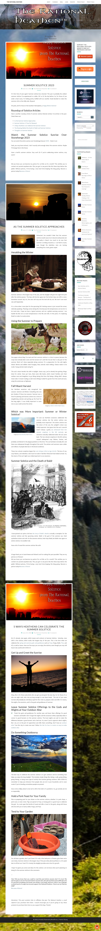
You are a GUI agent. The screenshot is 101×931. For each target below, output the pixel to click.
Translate (88, 128)
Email (61, 2)
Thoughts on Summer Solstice (23, 130)
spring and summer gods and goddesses (32, 643)
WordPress (54, 919)
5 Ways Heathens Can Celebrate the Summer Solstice (30, 126)
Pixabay (62, 405)
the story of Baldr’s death (40, 533)
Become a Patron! (24, 171)
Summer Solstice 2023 (39, 85)
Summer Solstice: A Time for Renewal (25, 123)
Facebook (55, 2)
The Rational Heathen (14, 2)
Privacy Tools (90, 2)
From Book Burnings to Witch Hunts (87, 175)
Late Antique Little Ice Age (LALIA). (46, 451)
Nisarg (66, 919)
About (48, 2)
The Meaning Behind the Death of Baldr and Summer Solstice (32, 128)
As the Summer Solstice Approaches (25, 121)
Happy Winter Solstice (49, 106)
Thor (62, 643)
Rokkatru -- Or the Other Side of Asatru (87, 160)
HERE (47, 141)
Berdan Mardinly (22, 434)
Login (66, 2)
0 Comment (53, 88)
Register (72, 2)
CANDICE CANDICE (54, 405)
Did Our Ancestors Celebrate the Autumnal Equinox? (87, 232)
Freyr (50, 643)
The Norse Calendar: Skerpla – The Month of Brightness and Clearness (85, 297)
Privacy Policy (81, 2)
